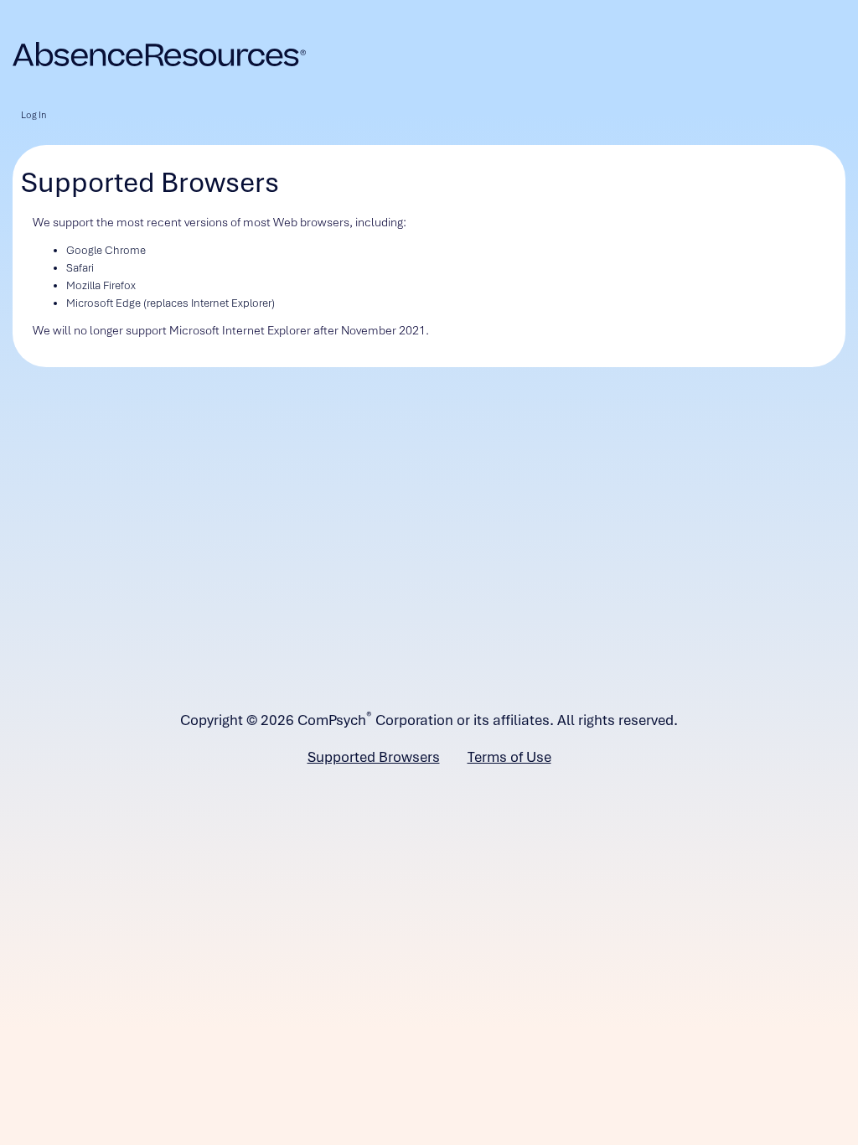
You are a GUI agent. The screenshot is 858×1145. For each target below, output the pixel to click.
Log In (33, 115)
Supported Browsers (374, 757)
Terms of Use (509, 757)
